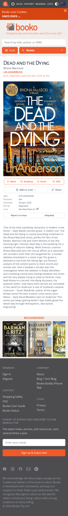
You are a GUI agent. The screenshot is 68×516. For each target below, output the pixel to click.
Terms (41, 410)
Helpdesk (49, 215)
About (40, 374)
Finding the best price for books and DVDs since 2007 (34, 33)
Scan (12, 50)
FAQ (5, 401)
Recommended (34, 318)
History (29, 3)
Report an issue (19, 215)
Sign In (7, 374)
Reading (40, 3)
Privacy (41, 405)
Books (30, 50)
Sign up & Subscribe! (34, 453)
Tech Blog (50, 379)
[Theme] (56, 4)
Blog (20, 3)
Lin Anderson (12, 72)
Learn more (11, 16)
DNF (58, 181)
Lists (50, 3)
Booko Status (11, 410)
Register (8, 379)
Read (43, 181)
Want (13, 181)
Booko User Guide (14, 406)
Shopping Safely (12, 397)
